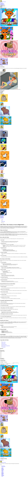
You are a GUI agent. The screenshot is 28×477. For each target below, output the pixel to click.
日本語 (2, 471)
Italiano (2, 474)
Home (1, 2)
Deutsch (2, 468)
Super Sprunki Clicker (4, 344)
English (2, 467)
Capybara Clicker (2, 3)
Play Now (1, 71)
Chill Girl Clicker (3, 343)
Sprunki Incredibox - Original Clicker (6, 345)
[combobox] (1, 6)
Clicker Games (3, 221)
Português (3, 469)
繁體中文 (3, 473)
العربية (2, 472)
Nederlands (3, 475)
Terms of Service (3, 466)
